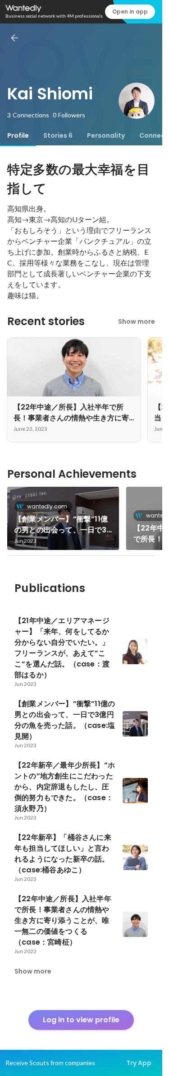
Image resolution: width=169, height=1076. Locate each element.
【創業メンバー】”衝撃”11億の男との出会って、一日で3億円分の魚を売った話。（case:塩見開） (61, 525)
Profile (18, 135)
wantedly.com (47, 506)
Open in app (130, 11)
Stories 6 (58, 135)
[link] (63, 518)
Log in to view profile (81, 1020)
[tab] (18, 135)
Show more (136, 321)
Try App (138, 1062)
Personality (106, 135)
